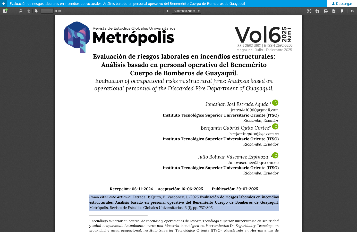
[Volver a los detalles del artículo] (3, 3)
